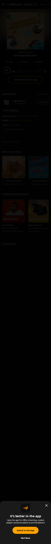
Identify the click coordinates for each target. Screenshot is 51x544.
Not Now (25, 538)
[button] (25, 272)
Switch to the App (25, 530)
